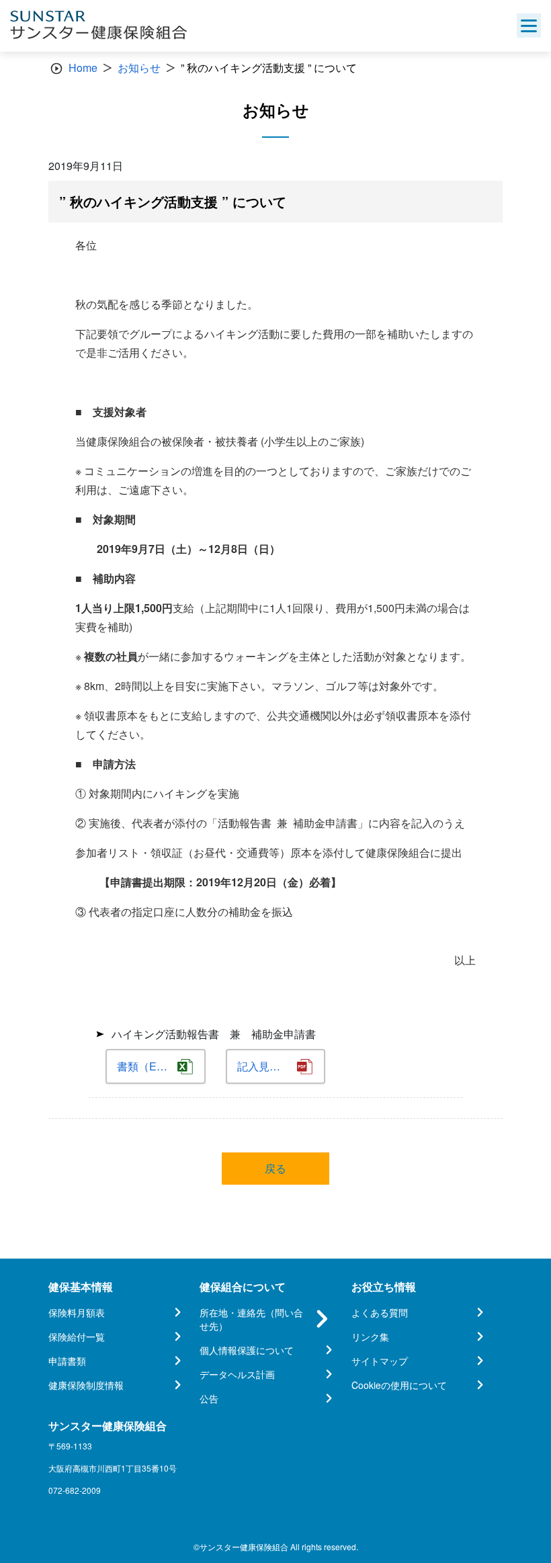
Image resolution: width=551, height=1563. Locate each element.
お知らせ (139, 67)
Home (83, 67)
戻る (275, 1168)
